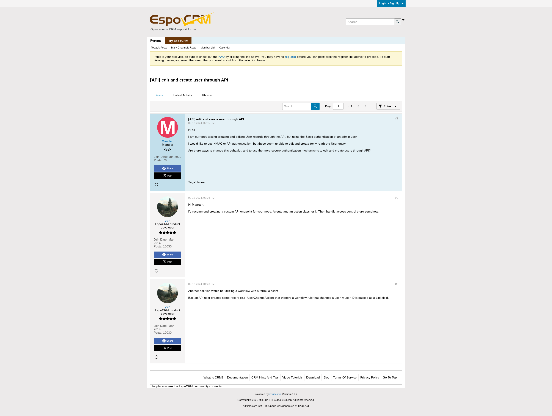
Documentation (237, 377)
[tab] (159, 95)
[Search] (397, 21)
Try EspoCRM (178, 40)
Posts (159, 95)
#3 (396, 284)
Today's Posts (159, 47)
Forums (156, 40)
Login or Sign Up (389, 3)
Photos (207, 95)
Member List (208, 47)
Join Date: (161, 156)
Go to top (390, 377)
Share (169, 168)
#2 (396, 197)
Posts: (158, 160)
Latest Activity (182, 95)
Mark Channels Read (183, 47)
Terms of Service (345, 377)
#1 (396, 118)
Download (313, 377)
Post (169, 175)
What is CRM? (213, 377)
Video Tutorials (292, 377)
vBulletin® (275, 394)
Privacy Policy (369, 377)
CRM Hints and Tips (265, 377)
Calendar (224, 47)
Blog (326, 377)
